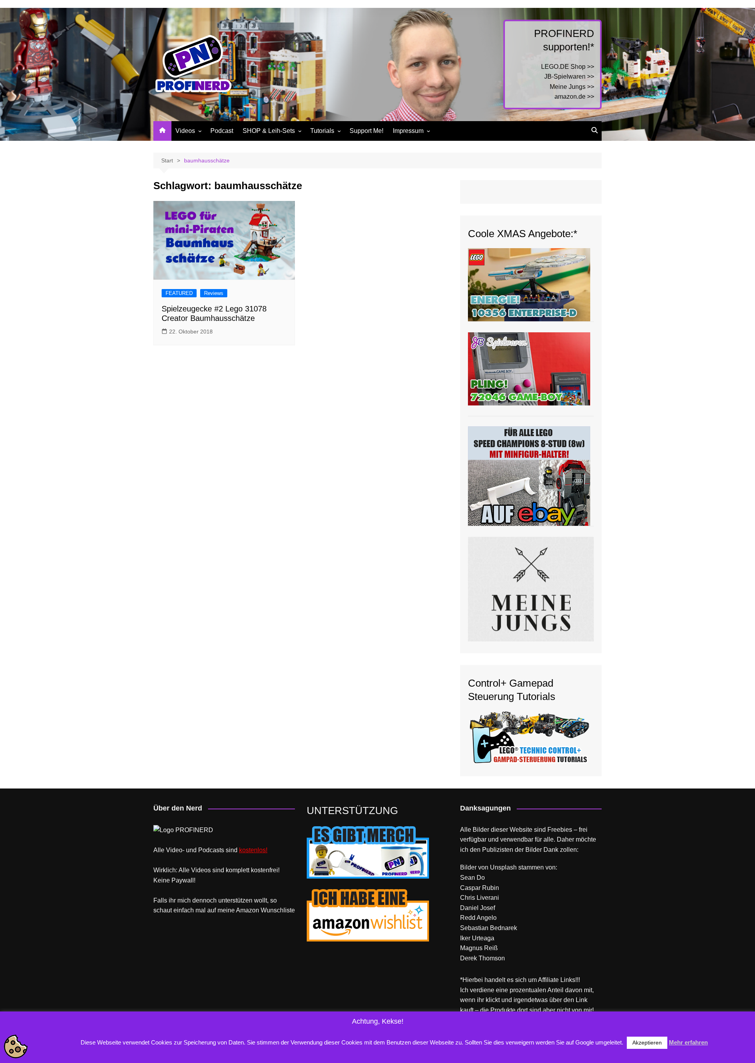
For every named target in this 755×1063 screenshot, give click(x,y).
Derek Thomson (482, 958)
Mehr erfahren (688, 1042)
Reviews (213, 293)
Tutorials (322, 130)
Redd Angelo (478, 917)
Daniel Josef (477, 908)
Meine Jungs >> (572, 86)
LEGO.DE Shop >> (567, 66)
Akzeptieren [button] (647, 1042)
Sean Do (472, 877)
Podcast (221, 130)
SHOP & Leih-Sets (269, 130)
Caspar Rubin (479, 887)
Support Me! (366, 130)
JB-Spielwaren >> (569, 76)
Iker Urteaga (477, 938)
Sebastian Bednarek (488, 928)
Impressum (408, 130)
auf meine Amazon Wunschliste (251, 910)
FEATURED (179, 293)
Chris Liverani (479, 897)
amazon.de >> (574, 96)
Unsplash (503, 867)
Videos (185, 130)
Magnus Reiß (479, 948)
